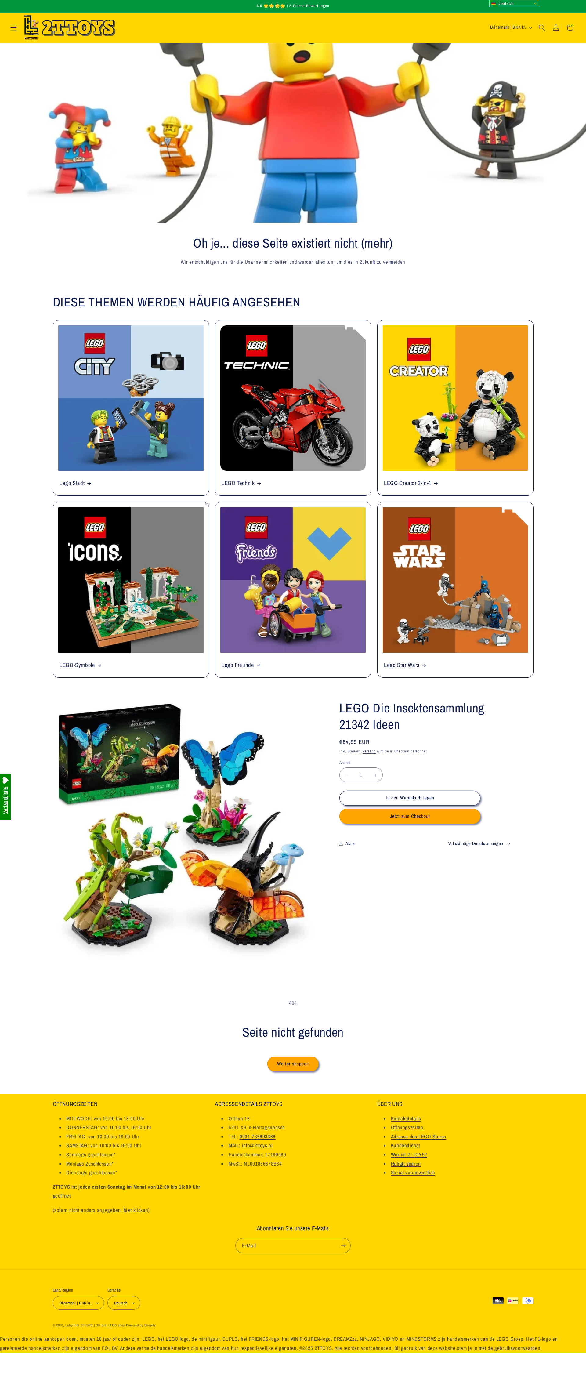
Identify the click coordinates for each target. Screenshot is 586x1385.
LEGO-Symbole (77, 665)
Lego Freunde (238, 665)
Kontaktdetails (406, 1118)
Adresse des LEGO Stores (419, 1136)
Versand (369, 751)
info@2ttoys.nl (257, 1145)
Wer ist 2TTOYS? (409, 1154)
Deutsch (504, 3)
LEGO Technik (238, 483)
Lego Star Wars (402, 665)
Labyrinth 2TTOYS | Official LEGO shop (95, 1325)
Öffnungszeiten (407, 1127)
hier (128, 1210)
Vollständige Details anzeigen (475, 843)
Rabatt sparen (406, 1163)
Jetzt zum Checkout (410, 816)
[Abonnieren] (343, 1245)
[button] (13, 27)
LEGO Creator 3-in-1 (408, 483)
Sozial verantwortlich (413, 1172)
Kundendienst (405, 1145)
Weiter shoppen (293, 1064)
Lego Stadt (72, 483)
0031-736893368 (258, 1136)
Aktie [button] (350, 843)
